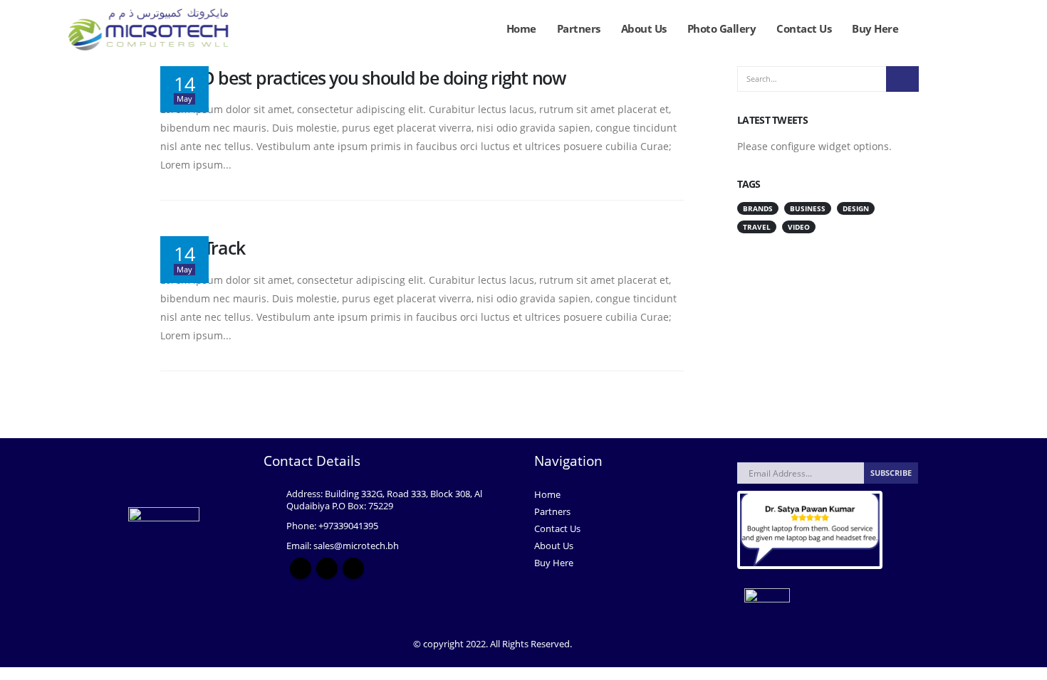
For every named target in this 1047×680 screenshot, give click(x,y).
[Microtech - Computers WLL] (152, 29)
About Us (644, 28)
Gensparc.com (604, 644)
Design (856, 208)
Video (799, 227)
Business (807, 208)
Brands (758, 208)
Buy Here (875, 28)
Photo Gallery (721, 28)
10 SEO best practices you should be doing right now (363, 77)
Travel (757, 227)
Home (521, 28)
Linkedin (353, 568)
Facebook (300, 568)
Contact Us (803, 28)
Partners (578, 28)
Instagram (327, 568)
